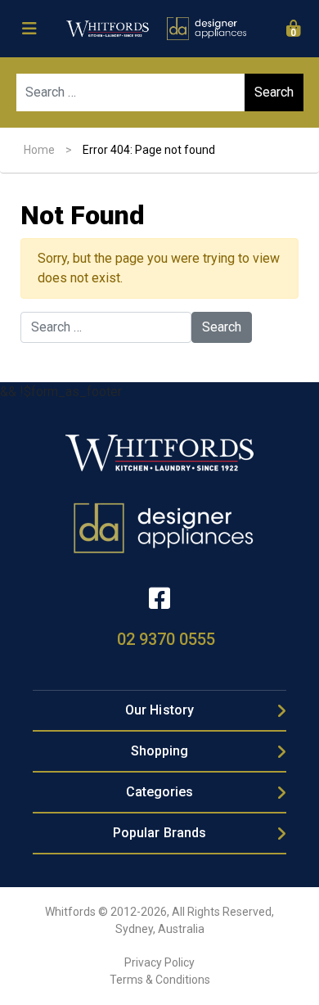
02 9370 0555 (166, 639)
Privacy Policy (159, 962)
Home (39, 149)
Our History (159, 710)
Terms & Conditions (160, 979)
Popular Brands (159, 833)
